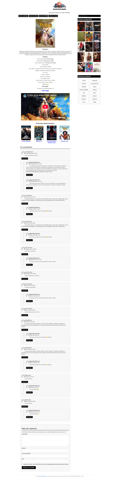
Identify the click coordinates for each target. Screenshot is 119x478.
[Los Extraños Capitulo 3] (97, 57)
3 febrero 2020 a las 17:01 (35, 411)
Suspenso (94, 99)
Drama (94, 86)
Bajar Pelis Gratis (34, 162)
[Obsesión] (97, 26)
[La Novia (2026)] (81, 67)
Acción (83, 80)
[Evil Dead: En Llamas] (81, 26)
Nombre (24, 448)
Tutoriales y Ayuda (53, 16)
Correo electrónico (26, 453)
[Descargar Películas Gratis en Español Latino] (59, 6)
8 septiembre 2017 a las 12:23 (35, 259)
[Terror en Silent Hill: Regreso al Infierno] (97, 67)
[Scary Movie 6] (97, 37)
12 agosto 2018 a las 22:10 (30, 196)
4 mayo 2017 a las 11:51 (34, 335)
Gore (84, 92)
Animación (94, 80)
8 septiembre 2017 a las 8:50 (30, 273)
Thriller (94, 102)
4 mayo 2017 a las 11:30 (29, 321)
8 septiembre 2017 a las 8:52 (30, 249)
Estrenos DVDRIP (43, 16)
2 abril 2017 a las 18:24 (34, 387)
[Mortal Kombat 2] (97, 47)
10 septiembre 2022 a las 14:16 (31, 153)
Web (23, 458)
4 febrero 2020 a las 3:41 (34, 362)
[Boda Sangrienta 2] (89, 57)
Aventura (84, 83)
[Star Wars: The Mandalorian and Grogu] (89, 37)
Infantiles (84, 96)
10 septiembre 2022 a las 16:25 (36, 163)
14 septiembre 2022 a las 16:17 (36, 181)
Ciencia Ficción (94, 83)
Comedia (84, 86)
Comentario (25, 434)
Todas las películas (23, 16)
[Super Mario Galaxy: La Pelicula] (89, 67)
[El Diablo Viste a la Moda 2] (81, 47)
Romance (84, 99)
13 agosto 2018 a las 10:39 (35, 208)
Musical (94, 96)
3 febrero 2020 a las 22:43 (35, 295)
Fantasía (95, 89)
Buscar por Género (33, 16)
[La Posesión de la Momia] (89, 47)
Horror (94, 92)
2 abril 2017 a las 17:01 (29, 376)
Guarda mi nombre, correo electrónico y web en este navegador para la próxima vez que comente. (46, 464)
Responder (24, 158)
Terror (83, 102)
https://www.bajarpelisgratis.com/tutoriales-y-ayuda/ (37, 171)
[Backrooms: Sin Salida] (81, 37)
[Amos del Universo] (89, 26)
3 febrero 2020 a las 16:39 (30, 223)
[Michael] (81, 57)
